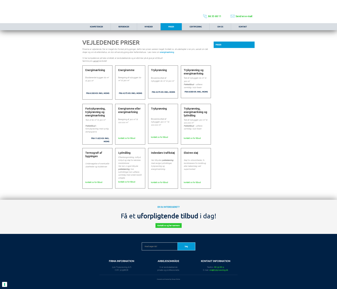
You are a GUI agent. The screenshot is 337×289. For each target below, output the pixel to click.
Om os (220, 27)
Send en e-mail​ (244, 16)
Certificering (196, 27)
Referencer (123, 27)
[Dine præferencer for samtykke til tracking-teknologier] (4, 284)
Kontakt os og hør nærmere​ (168, 225)
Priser (171, 27)
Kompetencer (96, 27)
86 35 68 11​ (214, 16)
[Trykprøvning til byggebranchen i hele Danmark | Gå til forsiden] (139, 11)
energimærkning (167, 52)
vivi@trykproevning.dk (218, 270)
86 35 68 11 (219, 267)
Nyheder (149, 27)
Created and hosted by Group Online (168, 279)
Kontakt (243, 27)
